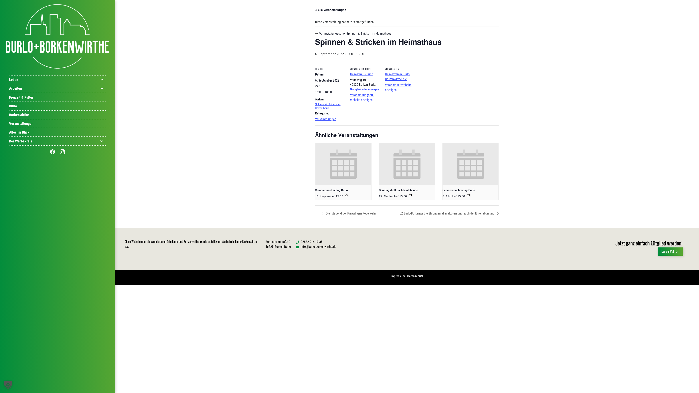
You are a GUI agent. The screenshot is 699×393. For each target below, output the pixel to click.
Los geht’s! (668, 251)
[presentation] (343, 164)
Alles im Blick (19, 132)
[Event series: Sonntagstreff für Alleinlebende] (410, 195)
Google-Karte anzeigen (364, 89)
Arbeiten (15, 88)
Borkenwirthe (19, 115)
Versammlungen (325, 119)
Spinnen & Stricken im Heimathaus (327, 106)
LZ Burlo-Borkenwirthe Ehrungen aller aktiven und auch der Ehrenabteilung (447, 213)
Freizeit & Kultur (21, 97)
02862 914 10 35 (312, 242)
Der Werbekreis (20, 141)
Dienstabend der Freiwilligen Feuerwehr (350, 213)
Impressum (397, 276)
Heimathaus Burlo (361, 74)
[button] (8, 385)
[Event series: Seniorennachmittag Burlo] (346, 195)
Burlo (13, 106)
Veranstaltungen (21, 123)
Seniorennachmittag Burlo (331, 190)
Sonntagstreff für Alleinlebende (398, 190)
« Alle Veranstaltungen (330, 10)
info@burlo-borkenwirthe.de (318, 247)
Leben (13, 80)
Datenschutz (415, 276)
